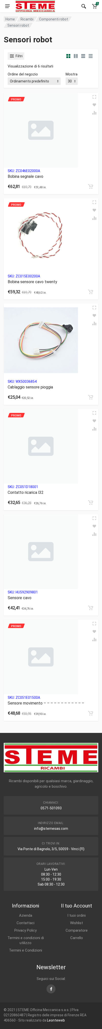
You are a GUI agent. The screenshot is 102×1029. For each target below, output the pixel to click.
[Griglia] (68, 56)
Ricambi (27, 19)
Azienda (25, 915)
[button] (90, 186)
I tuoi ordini (76, 915)
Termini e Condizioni (25, 950)
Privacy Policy (25, 930)
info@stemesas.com (51, 829)
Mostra (71, 74)
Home (10, 19)
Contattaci (25, 923)
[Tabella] (90, 56)
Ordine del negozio (23, 74)
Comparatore (77, 930)
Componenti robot (53, 19)
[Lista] (83, 56)
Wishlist (76, 923)
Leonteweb (56, 1020)
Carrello (76, 938)
